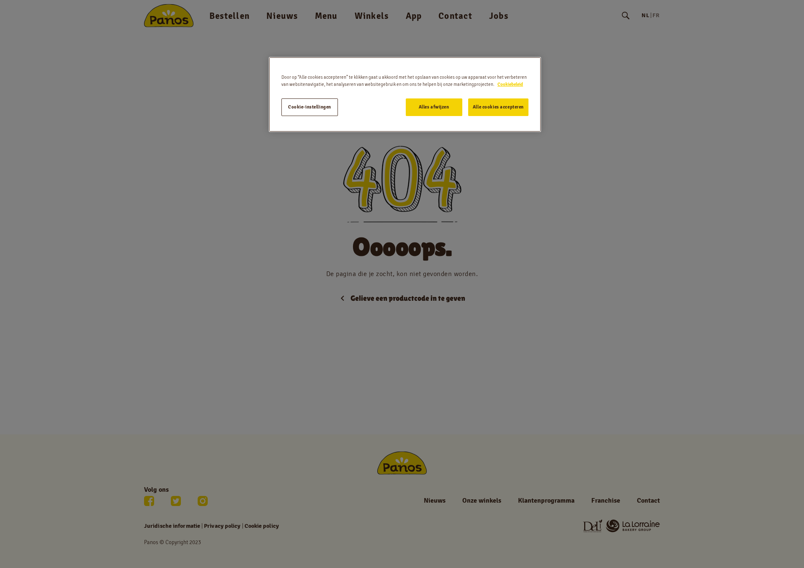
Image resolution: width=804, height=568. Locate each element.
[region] (405, 94)
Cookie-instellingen (309, 107)
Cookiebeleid (510, 84)
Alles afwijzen (434, 107)
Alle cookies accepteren (498, 107)
